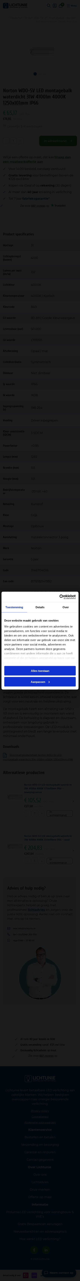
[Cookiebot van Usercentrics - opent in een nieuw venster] (59, 596)
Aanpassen (38, 681)
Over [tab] (66, 607)
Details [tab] (40, 607)
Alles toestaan (40, 670)
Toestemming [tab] (14, 607)
